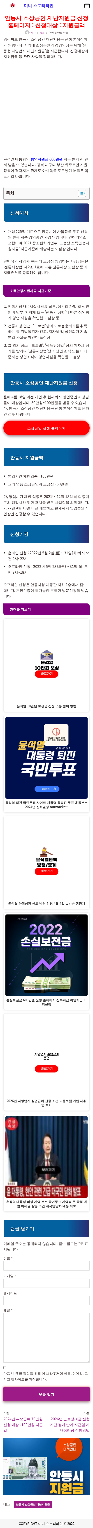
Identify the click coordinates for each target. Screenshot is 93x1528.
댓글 (8, 1310)
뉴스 (42, 32)
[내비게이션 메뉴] (87, 6)
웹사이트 (10, 1292)
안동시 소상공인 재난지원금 (33, 1504)
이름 (8, 1258)
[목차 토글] (80, 193)
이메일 (9, 1275)
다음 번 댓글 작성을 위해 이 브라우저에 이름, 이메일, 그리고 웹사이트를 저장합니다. (45, 1376)
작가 (33, 32)
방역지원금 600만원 (46, 159)
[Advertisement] (46, 108)
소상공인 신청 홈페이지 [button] (46, 428)
